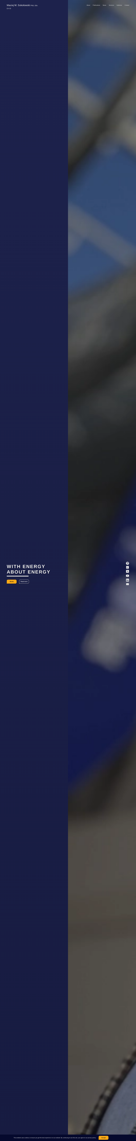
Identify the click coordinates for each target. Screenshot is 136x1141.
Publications (96, 5)
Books (12, 581)
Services (111, 5)
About (88, 5)
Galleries (119, 5)
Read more (24, 581)
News (104, 5)
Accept (103, 1137)
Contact (127, 5)
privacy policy (92, 1137)
